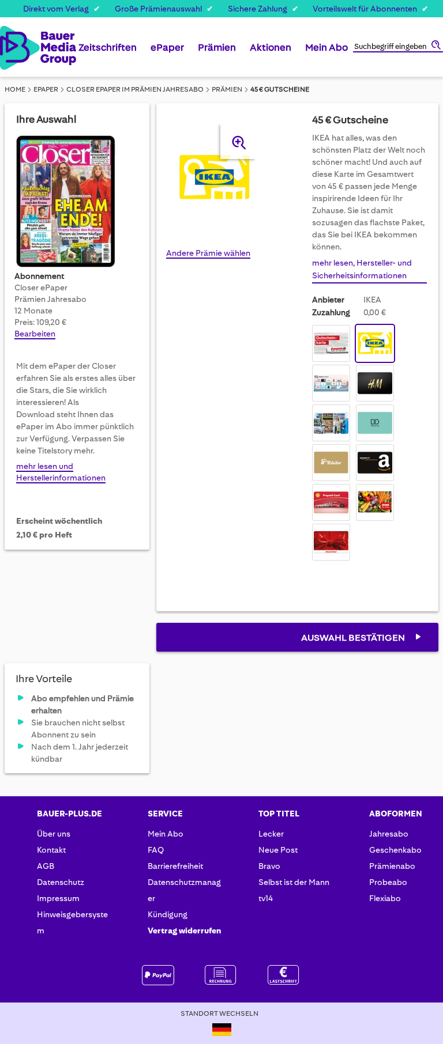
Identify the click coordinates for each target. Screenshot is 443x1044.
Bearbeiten (34, 333)
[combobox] (398, 47)
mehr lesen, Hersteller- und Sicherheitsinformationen (362, 269)
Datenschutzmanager (184, 890)
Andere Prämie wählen (208, 253)
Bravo (269, 866)
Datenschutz (60, 882)
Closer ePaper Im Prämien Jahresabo (135, 89)
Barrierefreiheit (175, 866)
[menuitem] (108, 52)
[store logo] (11, 48)
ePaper (45, 89)
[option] (331, 343)
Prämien (227, 89)
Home (15, 89)
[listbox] (369, 444)
